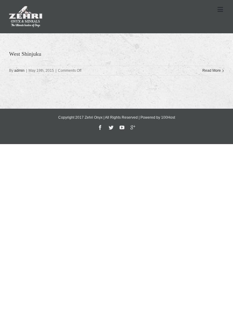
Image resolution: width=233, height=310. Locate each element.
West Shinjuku (25, 54)
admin (19, 70)
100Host (168, 117)
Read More (211, 70)
